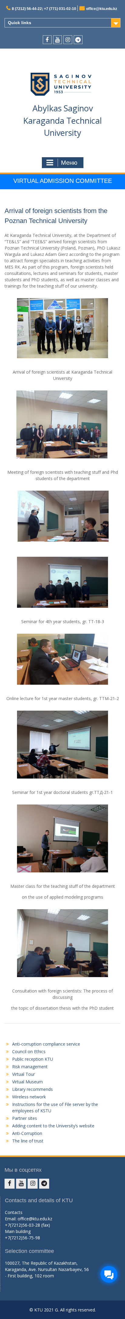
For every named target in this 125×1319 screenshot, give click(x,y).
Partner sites (24, 1118)
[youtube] (57, 39)
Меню (69, 162)
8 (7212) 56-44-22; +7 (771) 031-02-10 (44, 9)
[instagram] (67, 39)
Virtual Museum (27, 1082)
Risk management (30, 1066)
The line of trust (27, 1141)
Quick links (19, 22)
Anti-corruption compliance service (46, 1044)
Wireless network (29, 1097)
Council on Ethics (29, 1051)
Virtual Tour (23, 1074)
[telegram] (78, 39)
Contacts (13, 1212)
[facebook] (47, 39)
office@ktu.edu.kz (101, 9)
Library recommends (32, 1089)
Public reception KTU (32, 1059)
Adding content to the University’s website (53, 1126)
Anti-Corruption (27, 1133)
